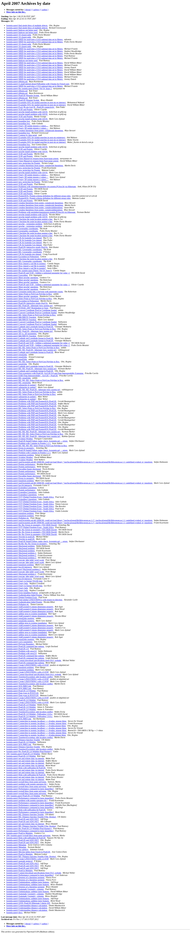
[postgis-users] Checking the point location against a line (29, 219)
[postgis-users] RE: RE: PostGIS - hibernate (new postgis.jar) (31, 350)
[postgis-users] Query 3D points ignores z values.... (27, 126)
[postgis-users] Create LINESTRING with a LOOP (27, 665)
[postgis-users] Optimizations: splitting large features (28, 882)
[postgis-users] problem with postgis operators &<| (27, 784)
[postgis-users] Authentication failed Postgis (24, 595)
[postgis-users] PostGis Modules (19, 833)
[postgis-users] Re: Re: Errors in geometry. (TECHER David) (31, 525)
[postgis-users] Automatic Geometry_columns (25, 889)
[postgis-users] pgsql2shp (16, 355)
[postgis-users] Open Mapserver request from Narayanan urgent (32, 158)
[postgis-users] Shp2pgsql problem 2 (21, 553)
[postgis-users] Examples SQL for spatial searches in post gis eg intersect (36, 102)
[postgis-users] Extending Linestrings (21, 488)
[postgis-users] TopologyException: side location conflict (29, 677)
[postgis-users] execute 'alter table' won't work (25, 560)
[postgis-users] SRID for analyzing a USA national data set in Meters (34, 39)
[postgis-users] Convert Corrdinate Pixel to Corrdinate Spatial (31, 310)
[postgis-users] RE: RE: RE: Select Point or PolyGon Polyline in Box (35, 380)
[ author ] (44, 10)
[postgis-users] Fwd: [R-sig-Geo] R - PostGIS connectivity (30, 107)
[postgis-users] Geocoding (17, 275)
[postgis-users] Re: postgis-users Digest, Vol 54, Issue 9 (29, 270)
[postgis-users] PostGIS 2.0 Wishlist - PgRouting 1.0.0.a (29, 714)
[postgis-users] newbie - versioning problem (24, 224)
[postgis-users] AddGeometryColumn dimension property (30, 607)
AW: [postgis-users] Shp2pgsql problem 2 (23, 569)
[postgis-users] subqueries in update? (21, 385)
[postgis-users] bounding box (18, 121)
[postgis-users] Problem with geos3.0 (21, 651)
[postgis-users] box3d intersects (19, 485)
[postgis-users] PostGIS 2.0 (17, 649)
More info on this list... (16, 12)
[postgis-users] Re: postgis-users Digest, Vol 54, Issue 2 (29, 88)
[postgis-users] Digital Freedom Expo (21, 597)
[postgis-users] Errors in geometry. (20, 448)
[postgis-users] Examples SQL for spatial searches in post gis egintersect (36, 137)
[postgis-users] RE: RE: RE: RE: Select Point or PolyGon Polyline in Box (36, 446)
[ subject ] (36, 10)
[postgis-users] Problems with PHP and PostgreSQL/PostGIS (31, 401)
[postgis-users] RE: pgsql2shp (18, 378)
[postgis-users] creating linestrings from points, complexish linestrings (35, 130)
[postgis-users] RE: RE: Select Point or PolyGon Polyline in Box (33, 348)
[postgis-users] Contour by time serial (21, 135)
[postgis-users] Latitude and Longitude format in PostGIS (30, 327)
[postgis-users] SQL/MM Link (19, 686)
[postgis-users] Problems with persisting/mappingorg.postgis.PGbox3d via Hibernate (41, 212)
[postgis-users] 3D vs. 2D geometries (21, 334)
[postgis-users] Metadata (16, 845)
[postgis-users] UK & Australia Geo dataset (24, 238)
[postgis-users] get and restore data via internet (25, 758)
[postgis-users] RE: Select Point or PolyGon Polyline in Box (31, 315)
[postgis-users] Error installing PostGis (22, 593)
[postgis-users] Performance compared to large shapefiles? (30, 789)
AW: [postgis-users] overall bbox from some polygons (28, 835)
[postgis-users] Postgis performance (21, 464)
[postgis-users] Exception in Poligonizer (22, 256)
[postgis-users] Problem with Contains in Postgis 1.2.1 (28, 443)
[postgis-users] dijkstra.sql (17, 81)
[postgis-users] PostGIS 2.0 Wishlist (21, 691)
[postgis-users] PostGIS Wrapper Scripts (23, 95)
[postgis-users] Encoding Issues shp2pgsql (23, 469)
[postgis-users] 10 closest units (19, 35)
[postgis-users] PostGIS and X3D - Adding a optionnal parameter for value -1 (38, 273)
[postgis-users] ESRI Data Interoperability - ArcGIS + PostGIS (32, 376)
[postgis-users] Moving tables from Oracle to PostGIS (28, 852)
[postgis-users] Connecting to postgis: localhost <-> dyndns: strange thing (36, 721)
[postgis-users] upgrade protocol (19, 861)
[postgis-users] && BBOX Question (21, 317)
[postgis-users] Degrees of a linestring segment (25, 877)
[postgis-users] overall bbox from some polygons (26, 782)
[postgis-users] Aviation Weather (19, 439)
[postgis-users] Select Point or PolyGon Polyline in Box (29, 294)
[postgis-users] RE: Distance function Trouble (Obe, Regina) (31, 817)
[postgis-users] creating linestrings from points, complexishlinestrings (34, 207)
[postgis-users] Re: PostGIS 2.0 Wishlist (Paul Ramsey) (29, 751)
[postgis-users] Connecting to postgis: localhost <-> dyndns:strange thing (36, 726)
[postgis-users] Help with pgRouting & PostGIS (26, 768)
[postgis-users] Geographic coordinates (22, 228)
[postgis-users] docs (14, 912)
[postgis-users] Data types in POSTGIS (22, 693)
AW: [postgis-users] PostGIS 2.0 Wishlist (23, 754)
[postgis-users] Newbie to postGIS (20, 537)
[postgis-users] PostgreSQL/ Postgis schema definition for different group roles (38, 196)
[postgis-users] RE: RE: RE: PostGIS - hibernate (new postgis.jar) (33, 390)
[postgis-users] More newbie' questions (22, 277)
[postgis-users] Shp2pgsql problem (20, 546)
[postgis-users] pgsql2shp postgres (20, 618)
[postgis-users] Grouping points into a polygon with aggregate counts (34, 291)
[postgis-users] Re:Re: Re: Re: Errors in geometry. (27, 544)
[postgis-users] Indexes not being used (22, 30)
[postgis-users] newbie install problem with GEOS (27, 112)
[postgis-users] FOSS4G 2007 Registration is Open (27, 308)
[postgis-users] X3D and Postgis (19, 109)
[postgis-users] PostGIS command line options (25, 646)
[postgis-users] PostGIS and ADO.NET (22, 819)
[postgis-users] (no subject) (17, 849)
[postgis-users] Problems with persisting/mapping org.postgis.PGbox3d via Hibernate (41, 186)
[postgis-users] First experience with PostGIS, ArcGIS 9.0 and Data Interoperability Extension (45, 373)
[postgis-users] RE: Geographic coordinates (24, 249)
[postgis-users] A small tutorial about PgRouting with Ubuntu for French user (38, 84)
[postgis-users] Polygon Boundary (20, 644)
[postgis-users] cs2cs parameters (19, 642)
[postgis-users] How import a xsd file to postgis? (26, 263)
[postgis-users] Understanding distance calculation (27, 905)
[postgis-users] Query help (17, 583)
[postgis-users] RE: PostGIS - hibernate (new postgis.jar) (29, 306)
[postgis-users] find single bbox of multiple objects (27, 25)
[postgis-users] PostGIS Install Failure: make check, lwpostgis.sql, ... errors (37, 441)
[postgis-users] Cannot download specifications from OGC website (34, 660)
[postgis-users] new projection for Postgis (23, 163)
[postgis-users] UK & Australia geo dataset (24, 254)
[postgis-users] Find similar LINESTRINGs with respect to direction (34, 600)
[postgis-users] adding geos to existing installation (26, 614)
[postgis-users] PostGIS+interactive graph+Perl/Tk (27, 247)
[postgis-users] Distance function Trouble (23, 740)
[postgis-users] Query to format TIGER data (24, 581)
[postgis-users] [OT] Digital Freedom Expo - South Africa (30, 497)
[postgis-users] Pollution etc (17, 518)
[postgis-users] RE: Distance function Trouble (25, 814)
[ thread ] (28, 10)
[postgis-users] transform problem (20, 455)
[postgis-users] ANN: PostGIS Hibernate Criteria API (28, 903)
